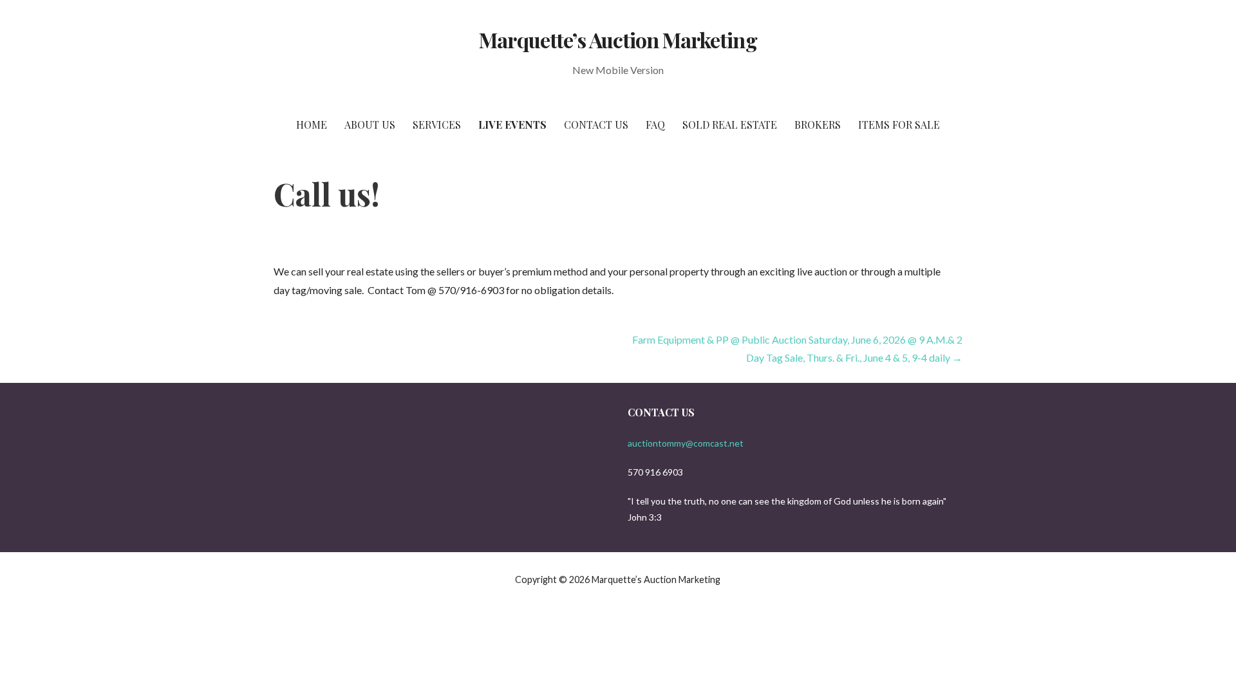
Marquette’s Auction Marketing (617, 39)
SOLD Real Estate (729, 124)
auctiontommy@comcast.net (686, 443)
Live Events (512, 124)
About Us (369, 124)
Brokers (817, 124)
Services (437, 124)
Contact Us (596, 124)
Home (311, 124)
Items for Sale (899, 124)
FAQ (655, 124)
